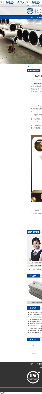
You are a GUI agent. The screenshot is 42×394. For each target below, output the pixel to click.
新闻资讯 (40, 67)
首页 (35, 67)
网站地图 (2, 393)
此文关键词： (33, 269)
